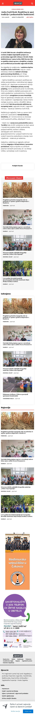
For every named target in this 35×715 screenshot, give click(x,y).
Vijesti (13, 659)
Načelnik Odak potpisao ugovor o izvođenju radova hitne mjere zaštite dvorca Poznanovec (17, 227)
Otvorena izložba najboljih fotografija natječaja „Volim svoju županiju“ (14, 253)
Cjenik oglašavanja (8, 696)
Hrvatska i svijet (7, 256)
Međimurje (20, 659)
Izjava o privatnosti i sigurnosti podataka (15, 693)
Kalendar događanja (8, 662)
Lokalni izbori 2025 (17, 9)
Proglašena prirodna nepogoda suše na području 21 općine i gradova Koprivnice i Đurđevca (16, 201)
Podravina (6, 205)
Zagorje (5, 231)
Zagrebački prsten (27, 661)
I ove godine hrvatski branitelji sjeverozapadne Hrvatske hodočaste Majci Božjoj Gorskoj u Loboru (16, 280)
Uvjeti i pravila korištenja (10, 691)
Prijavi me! (28, 711)
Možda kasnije (15, 711)
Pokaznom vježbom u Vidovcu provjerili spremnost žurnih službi (15, 395)
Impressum (5, 688)
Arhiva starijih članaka (9, 698)
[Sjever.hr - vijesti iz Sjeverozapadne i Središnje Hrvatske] (17, 3)
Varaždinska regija (8, 398)
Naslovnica (6, 659)
